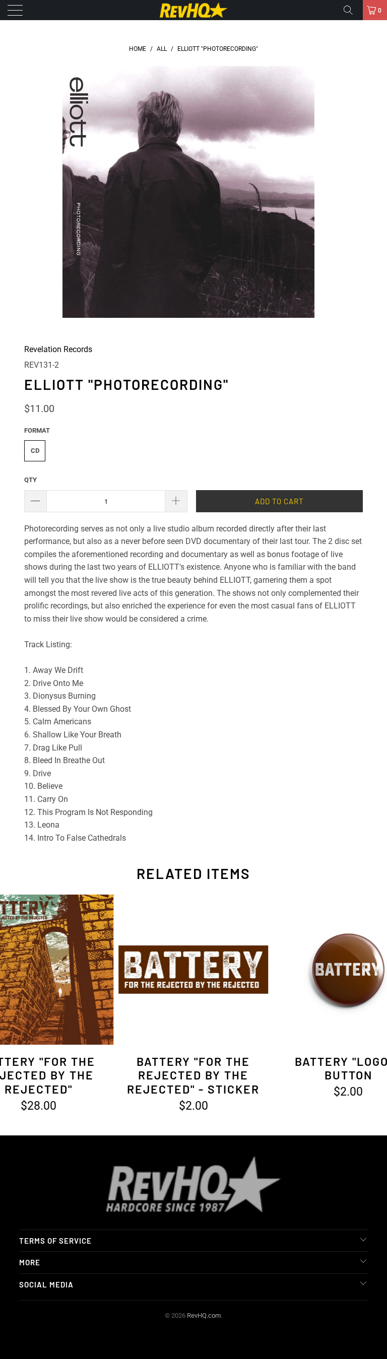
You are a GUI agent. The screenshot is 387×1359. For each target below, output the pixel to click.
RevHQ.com (204, 1315)
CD (35, 450)
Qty (30, 480)
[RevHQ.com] (193, 10)
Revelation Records (58, 349)
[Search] (352, 10)
